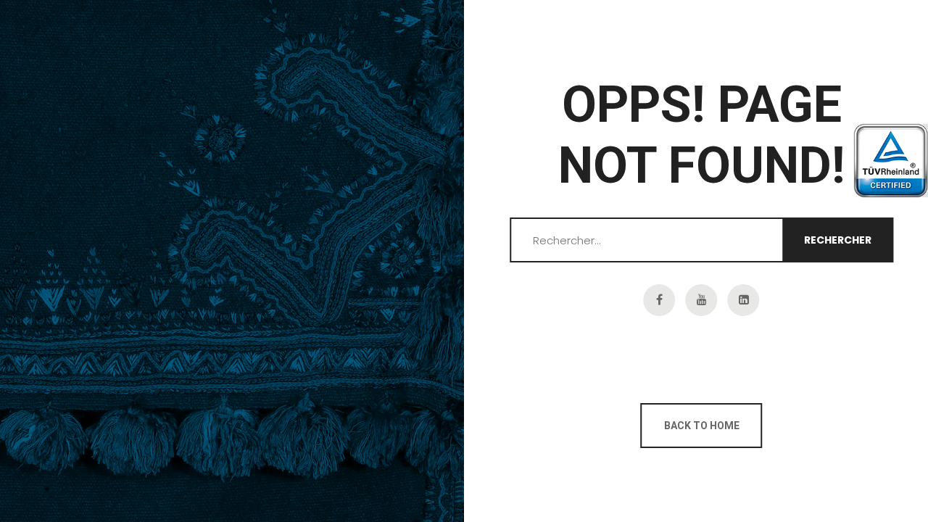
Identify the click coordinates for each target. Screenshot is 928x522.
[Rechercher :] (702, 240)
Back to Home (702, 425)
